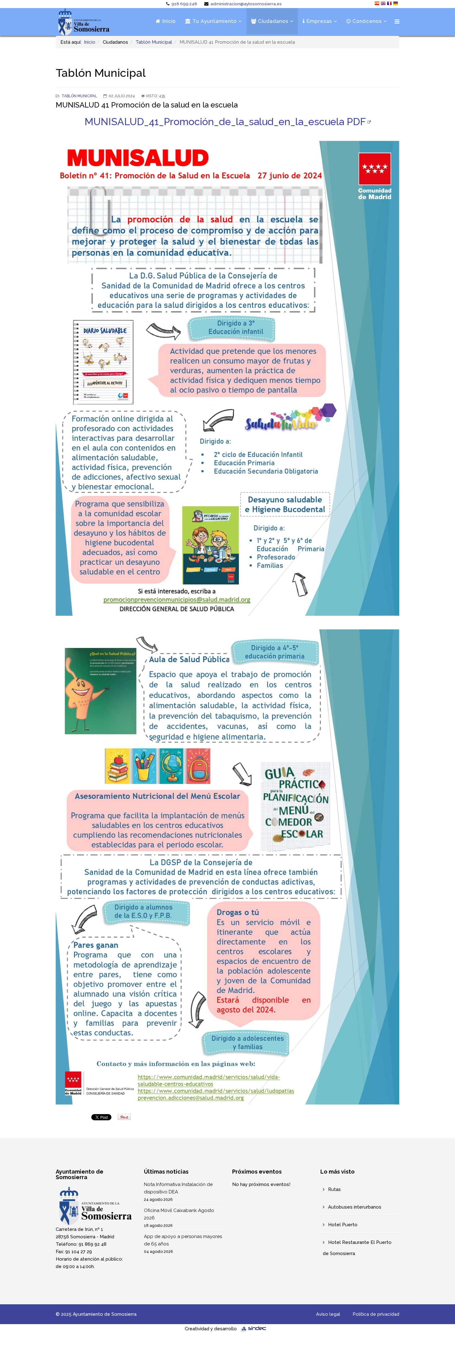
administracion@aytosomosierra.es (246, 3)
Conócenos (366, 21)
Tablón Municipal (154, 42)
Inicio (168, 21)
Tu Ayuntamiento (214, 21)
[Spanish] (378, 4)
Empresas (318, 21)
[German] (396, 4)
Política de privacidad (376, 1314)
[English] (384, 4)
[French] (390, 4)
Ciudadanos (272, 21)
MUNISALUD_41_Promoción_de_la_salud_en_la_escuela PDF (225, 121)
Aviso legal (328, 1314)
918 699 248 (184, 3)
